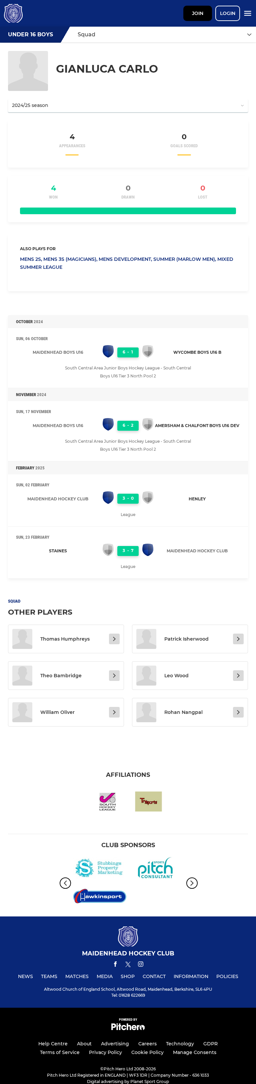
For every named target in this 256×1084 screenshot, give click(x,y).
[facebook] (115, 965)
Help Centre (53, 1044)
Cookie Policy (147, 1052)
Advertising (115, 1044)
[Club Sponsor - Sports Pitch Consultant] (156, 868)
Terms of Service (60, 1052)
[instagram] (140, 965)
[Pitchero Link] (128, 1028)
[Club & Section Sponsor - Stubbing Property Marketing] (99, 868)
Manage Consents (194, 1052)
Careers (147, 1044)
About (84, 1044)
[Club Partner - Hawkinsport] (99, 897)
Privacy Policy (105, 1052)
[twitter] (128, 965)
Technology (180, 1044)
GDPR (210, 1044)
